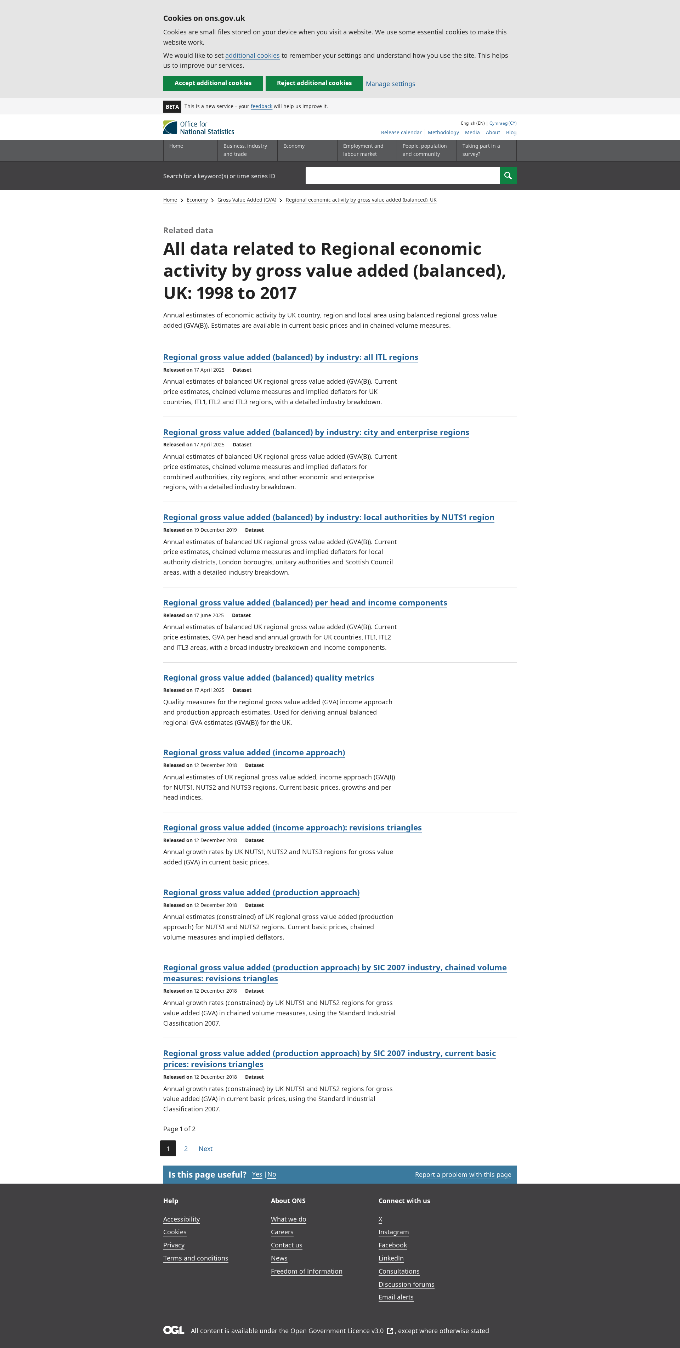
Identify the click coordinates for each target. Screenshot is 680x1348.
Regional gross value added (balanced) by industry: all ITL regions (290, 356)
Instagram (394, 1232)
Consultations (399, 1271)
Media (472, 132)
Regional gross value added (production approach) (261, 892)
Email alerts (396, 1297)
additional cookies (252, 55)
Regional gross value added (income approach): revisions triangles (292, 827)
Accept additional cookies (213, 83)
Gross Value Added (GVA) (246, 199)
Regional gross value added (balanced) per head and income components (305, 602)
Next (205, 1148)
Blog (511, 132)
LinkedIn (391, 1258)
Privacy (174, 1245)
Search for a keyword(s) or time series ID (219, 176)
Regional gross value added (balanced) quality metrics (268, 677)
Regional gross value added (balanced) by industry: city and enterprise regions (316, 432)
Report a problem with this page (463, 1174)
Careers (282, 1232)
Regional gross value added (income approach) (254, 752)
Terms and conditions (195, 1258)
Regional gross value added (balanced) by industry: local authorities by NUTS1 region (328, 517)
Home (176, 145)
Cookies (175, 1232)
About (493, 132)
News (279, 1258)
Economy (197, 199)
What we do (288, 1219)
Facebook (393, 1245)
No (271, 1174)
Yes (257, 1174)
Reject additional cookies (314, 83)
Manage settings (390, 83)
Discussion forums (407, 1284)
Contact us (286, 1245)
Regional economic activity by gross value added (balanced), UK (361, 199)
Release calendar (401, 132)
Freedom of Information (306, 1271)
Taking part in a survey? (481, 149)
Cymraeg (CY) (503, 123)
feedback (261, 106)
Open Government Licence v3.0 (337, 1330)
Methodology (443, 132)
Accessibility (181, 1219)
